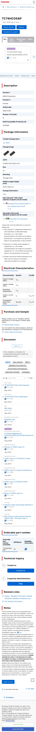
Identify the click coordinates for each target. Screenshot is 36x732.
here (20, 632)
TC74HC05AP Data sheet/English (16, 397)
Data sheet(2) (18, 362)
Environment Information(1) (17, 369)
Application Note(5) (12, 372)
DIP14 (8, 143)
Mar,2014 (8, 390)
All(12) (7, 362)
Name (4, 378)
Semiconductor (12, 7)
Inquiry (17, 75)
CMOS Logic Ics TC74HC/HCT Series (17, 458)
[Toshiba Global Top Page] (5, 2)
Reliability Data (9, 419)
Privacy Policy (10, 720)
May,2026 (8, 523)
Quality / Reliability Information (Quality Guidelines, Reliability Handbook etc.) (18, 597)
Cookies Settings (18, 724)
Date (30, 378)
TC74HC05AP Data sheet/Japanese (16, 385)
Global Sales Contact (12, 325)
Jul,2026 (7, 510)
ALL (5, 39)
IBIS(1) (27, 362)
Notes (33, 75)
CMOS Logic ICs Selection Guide (15, 482)
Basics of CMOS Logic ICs (13, 493)
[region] (18, 716)
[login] (32, 680)
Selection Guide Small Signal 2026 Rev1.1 (18, 505)
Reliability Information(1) (17, 365)
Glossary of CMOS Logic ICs (14, 447)
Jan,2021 (7, 452)
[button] (34, 2)
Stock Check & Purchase (13, 332)
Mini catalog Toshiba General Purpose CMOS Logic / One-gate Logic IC (17, 517)
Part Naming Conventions (14, 601)
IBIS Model (8, 408)
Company (10, 697)
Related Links (25, 75)
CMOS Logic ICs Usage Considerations (18, 470)
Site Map (31, 688)
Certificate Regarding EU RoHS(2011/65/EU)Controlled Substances (18, 434)
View (4, 194)
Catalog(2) (26, 372)
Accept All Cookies (18, 729)
